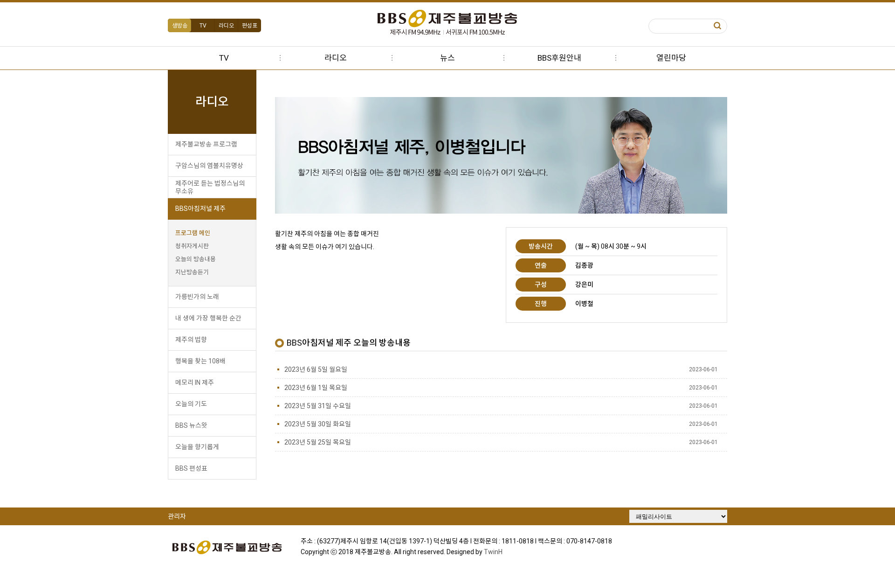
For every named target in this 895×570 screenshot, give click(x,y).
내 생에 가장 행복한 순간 (208, 318)
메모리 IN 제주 (194, 382)
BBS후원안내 (559, 58)
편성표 (249, 25)
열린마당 (671, 58)
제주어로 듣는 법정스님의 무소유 (210, 187)
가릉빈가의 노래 (197, 296)
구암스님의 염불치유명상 (209, 165)
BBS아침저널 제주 (200, 208)
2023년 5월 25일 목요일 (317, 442)
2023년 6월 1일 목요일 (315, 387)
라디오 (226, 25)
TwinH (493, 552)
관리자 (177, 516)
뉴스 (447, 58)
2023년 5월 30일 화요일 (317, 424)
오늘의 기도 (191, 404)
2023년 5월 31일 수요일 (317, 406)
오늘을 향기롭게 (197, 447)
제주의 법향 (191, 339)
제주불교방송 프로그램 (206, 144)
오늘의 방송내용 (195, 259)
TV (203, 25)
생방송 (179, 25)
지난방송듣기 (192, 272)
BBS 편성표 (191, 468)
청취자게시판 (192, 246)
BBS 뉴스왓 (191, 425)
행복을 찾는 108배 (200, 361)
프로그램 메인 (192, 232)
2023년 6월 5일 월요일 (315, 369)
